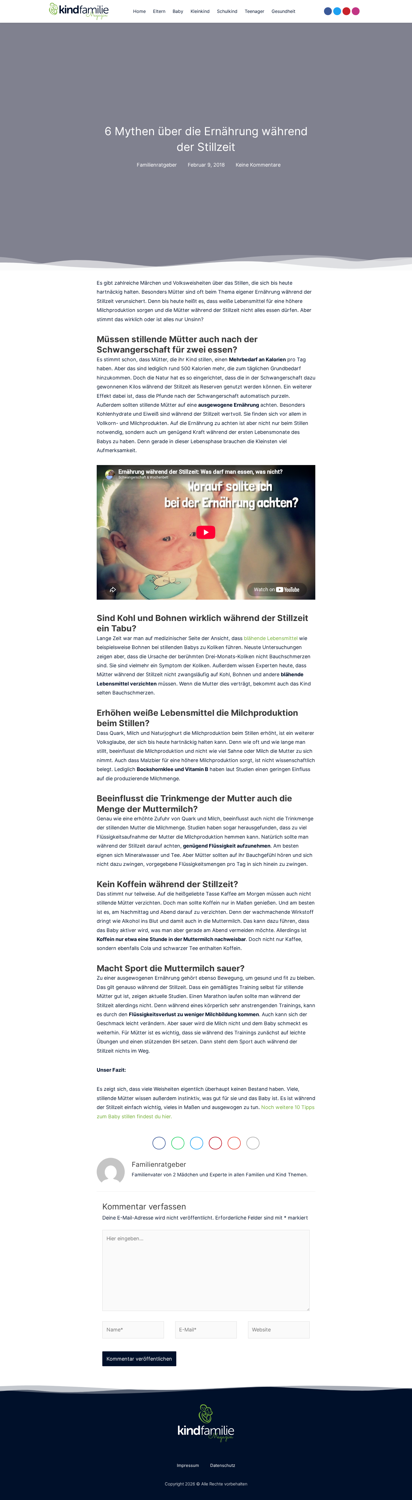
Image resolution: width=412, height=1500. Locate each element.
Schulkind (227, 11)
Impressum (188, 1465)
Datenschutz (222, 1465)
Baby (178, 11)
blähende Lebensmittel (271, 638)
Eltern (159, 11)
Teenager (254, 11)
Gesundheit (283, 11)
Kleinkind (200, 11)
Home (139, 11)
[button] (309, 11)
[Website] (279, 1331)
